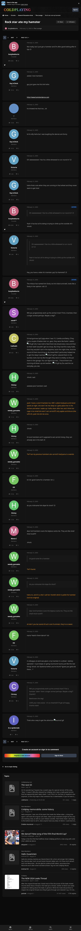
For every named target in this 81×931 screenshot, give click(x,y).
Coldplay (24, 876)
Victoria (14, 167)
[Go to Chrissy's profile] (14, 686)
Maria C (14, 539)
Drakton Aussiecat (27, 824)
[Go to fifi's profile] (14, 480)
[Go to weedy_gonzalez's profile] (14, 403)
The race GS (26, 785)
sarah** (14, 320)
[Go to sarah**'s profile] (14, 313)
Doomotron (25, 881)
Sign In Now (59, 755)
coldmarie (24, 800)
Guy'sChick (14, 83)
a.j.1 (22, 812)
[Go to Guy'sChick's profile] (14, 76)
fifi (14, 487)
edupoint (24, 845)
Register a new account (22, 755)
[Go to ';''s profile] (14, 108)
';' (13, 116)
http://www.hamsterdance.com (38, 97)
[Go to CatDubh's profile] (14, 338)
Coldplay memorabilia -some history (37, 809)
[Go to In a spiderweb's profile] (14, 720)
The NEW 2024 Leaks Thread (34, 878)
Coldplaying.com (26, 782)
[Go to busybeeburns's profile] (6, 28)
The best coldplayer (27, 836)
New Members (26, 806)
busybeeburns (13, 54)
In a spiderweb (13, 728)
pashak (23, 893)
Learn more (4, 3)
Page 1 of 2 (24, 37)
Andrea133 (25, 856)
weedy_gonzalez (14, 411)
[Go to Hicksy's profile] (14, 377)
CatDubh (14, 346)
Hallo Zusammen (29, 854)
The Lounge (38, 28)
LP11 (22, 831)
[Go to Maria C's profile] (14, 531)
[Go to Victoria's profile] (14, 160)
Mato (23, 787)
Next (12, 37)
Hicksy (13, 385)
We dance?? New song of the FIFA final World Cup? (44, 833)
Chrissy (14, 694)
